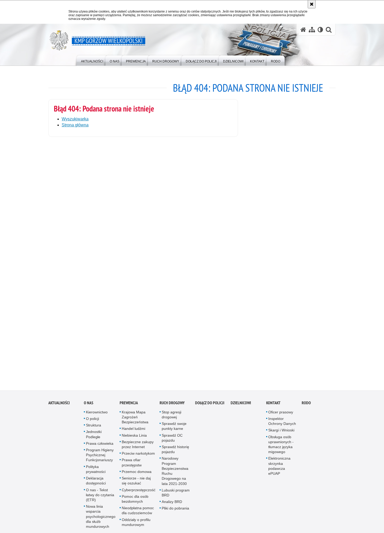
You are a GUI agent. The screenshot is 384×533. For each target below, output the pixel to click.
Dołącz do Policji (209, 406)
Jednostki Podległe (94, 437)
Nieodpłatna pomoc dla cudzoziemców (138, 513)
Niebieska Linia (134, 438)
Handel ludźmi (133, 432)
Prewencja (129, 406)
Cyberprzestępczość (138, 493)
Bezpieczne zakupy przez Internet (138, 447)
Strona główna (75, 125)
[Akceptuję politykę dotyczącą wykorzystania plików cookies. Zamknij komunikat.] (312, 4)
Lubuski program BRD (176, 495)
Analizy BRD (172, 505)
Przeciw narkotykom (138, 457)
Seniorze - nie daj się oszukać (136, 484)
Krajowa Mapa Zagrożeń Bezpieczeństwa (135, 420)
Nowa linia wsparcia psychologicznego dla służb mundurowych (100, 520)
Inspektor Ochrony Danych (282, 424)
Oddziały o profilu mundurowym (136, 525)
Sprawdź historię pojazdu (175, 452)
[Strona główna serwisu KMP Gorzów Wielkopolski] (303, 29)
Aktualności (59, 406)
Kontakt (273, 406)
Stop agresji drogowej (171, 418)
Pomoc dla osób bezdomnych (135, 502)
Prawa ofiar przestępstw (132, 465)
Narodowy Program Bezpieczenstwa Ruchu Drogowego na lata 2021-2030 (175, 474)
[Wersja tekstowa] (320, 29)
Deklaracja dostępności (96, 484)
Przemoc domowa (137, 475)
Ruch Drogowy (172, 406)
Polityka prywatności (96, 472)
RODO (306, 406)
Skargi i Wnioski (281, 433)
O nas (88, 406)
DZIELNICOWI (241, 406)
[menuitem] (92, 60)
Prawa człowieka (99, 447)
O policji (92, 422)
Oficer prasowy (280, 415)
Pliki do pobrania (175, 511)
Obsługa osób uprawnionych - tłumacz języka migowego (281, 447)
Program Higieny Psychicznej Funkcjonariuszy (100, 458)
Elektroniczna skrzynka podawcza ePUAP (279, 469)
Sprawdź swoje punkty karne (174, 429)
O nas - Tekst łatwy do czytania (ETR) (100, 498)
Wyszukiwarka (75, 119)
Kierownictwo (97, 415)
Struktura (93, 428)
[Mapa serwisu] (312, 29)
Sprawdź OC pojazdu (172, 441)
